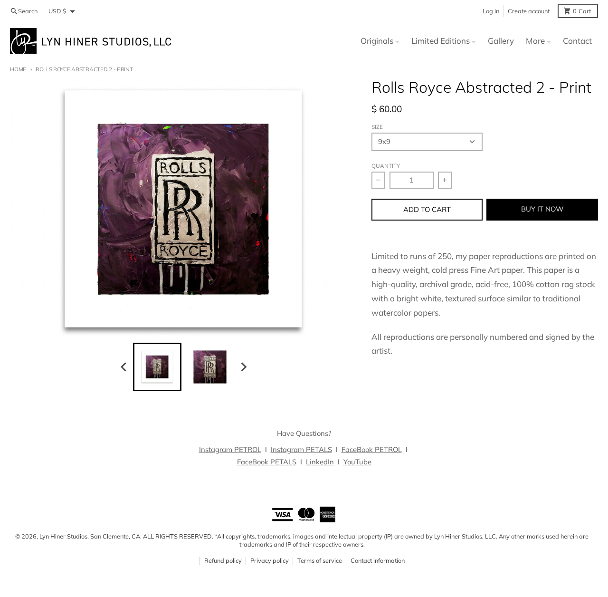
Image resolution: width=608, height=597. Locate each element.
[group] (157, 367)
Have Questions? (304, 433)
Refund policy (223, 560)
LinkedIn (320, 461)
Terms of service (319, 560)
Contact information (378, 560)
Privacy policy (269, 560)
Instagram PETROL (230, 449)
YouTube (357, 461)
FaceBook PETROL (372, 449)
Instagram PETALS (301, 449)
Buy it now (542, 208)
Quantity (385, 165)
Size (377, 126)
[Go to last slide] (124, 366)
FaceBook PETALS (266, 461)
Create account (529, 11)
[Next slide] (243, 366)
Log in (491, 11)
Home (18, 69)
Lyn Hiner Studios (63, 536)
